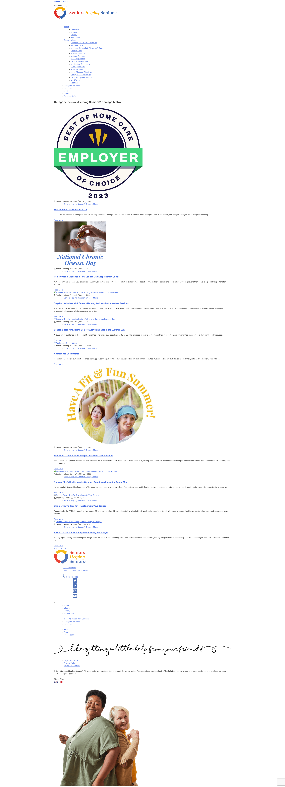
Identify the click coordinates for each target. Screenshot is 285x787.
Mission (74, 32)
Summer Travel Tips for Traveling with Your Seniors (80, 506)
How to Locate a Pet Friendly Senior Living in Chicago (81, 532)
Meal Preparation (78, 59)
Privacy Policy (70, 663)
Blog (66, 91)
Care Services (69, 40)
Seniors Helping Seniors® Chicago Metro (81, 204)
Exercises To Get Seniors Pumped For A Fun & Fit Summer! (83, 455)
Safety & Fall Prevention (81, 75)
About (66, 27)
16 (65, 548)
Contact (67, 93)
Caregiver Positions (72, 85)
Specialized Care (78, 53)
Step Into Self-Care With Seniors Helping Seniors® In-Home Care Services (91, 303)
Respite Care (76, 51)
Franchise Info (70, 96)
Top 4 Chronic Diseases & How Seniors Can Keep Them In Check (86, 276)
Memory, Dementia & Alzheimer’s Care (87, 48)
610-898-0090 (71, 577)
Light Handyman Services (81, 77)
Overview (75, 29)
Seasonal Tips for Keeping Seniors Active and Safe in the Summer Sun (89, 330)
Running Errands (78, 67)
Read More (58, 220)
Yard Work (75, 80)
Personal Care (77, 45)
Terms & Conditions (72, 666)
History (74, 35)
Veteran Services (78, 56)
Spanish (64, 1)
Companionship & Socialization (84, 43)
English (57, 1)
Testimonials (76, 37)
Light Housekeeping (79, 61)
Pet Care (74, 83)
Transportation (77, 69)
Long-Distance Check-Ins (81, 72)
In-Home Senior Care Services (76, 619)
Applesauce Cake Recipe (66, 353)
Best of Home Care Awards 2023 (70, 209)
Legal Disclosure (71, 660)
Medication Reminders (80, 64)
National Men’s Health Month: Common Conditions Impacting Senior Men (90, 482)
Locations (68, 88)
